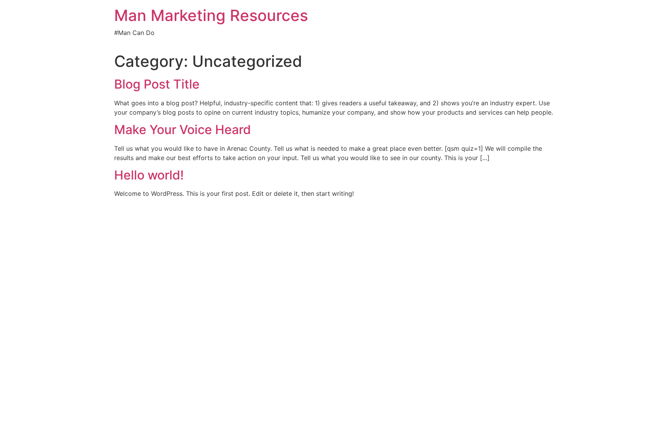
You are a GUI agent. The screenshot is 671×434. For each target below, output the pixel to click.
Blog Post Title (157, 84)
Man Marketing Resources (211, 15)
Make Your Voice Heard (182, 129)
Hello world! (149, 175)
